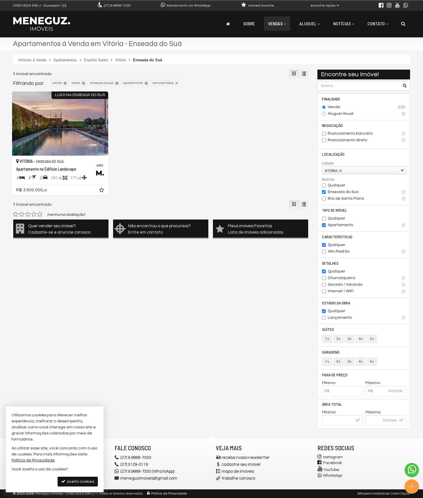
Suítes (328, 329)
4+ (361, 339)
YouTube (331, 470)
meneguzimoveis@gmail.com (148, 478)
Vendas (275, 23)
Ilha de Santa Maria (366, 198)
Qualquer (336, 185)
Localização (333, 154)
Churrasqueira (366, 278)
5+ (372, 339)
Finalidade (331, 98)
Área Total (332, 404)
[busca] (403, 23)
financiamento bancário (366, 133)
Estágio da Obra (336, 302)
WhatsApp (332, 476)
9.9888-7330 (117, 5)
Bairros (328, 180)
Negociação (332, 125)
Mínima (329, 412)
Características (337, 236)
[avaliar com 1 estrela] (15, 214)
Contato (376, 23)
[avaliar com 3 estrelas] (28, 214)
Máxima (372, 412)
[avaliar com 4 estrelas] (34, 214)
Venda (366, 107)
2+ (338, 339)
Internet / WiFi (366, 291)
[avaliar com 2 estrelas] (21, 214)
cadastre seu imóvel (241, 464)
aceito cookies (80, 482)
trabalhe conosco (238, 478)
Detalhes (330, 263)
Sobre (249, 23)
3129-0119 (134, 464)
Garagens (331, 352)
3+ (350, 339)
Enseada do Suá (366, 192)
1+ (327, 339)
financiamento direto (366, 140)
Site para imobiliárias (373, 493)
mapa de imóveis (238, 471)
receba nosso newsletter (246, 457)
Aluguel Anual (366, 114)
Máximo (372, 383)
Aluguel (308, 23)
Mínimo (328, 383)
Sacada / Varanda (366, 285)
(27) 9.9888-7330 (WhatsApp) (147, 471)
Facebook (332, 463)
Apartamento (366, 225)
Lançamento (366, 318)
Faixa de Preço (335, 374)
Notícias (342, 23)
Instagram (333, 457)
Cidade (328, 163)
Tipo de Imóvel (334, 210)
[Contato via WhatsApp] (412, 470)
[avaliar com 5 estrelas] (40, 214)
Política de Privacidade (169, 493)
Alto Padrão (366, 251)
